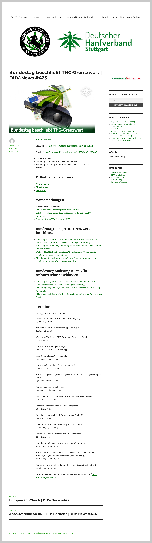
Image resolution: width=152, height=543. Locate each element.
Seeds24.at (41, 190)
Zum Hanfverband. (44, 139)
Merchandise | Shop (55, 17)
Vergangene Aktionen (119, 182)
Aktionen (37, 17)
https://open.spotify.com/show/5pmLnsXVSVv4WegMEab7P (70, 152)
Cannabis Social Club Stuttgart (19, 533)
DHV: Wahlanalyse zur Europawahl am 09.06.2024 (58, 210)
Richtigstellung (116, 180)
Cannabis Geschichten (119, 173)
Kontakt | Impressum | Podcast (126, 17)
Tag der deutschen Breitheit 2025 (123, 122)
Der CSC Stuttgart (19, 17)
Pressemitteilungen (118, 177)
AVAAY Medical (42, 184)
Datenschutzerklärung (40, 533)
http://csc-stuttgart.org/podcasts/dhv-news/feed (71, 146)
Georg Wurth (14, 146)
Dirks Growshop (43, 187)
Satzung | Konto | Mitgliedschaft (81, 17)
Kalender (105, 17)
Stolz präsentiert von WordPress (62, 533)
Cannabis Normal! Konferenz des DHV (53, 219)
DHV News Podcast (16, 152)
